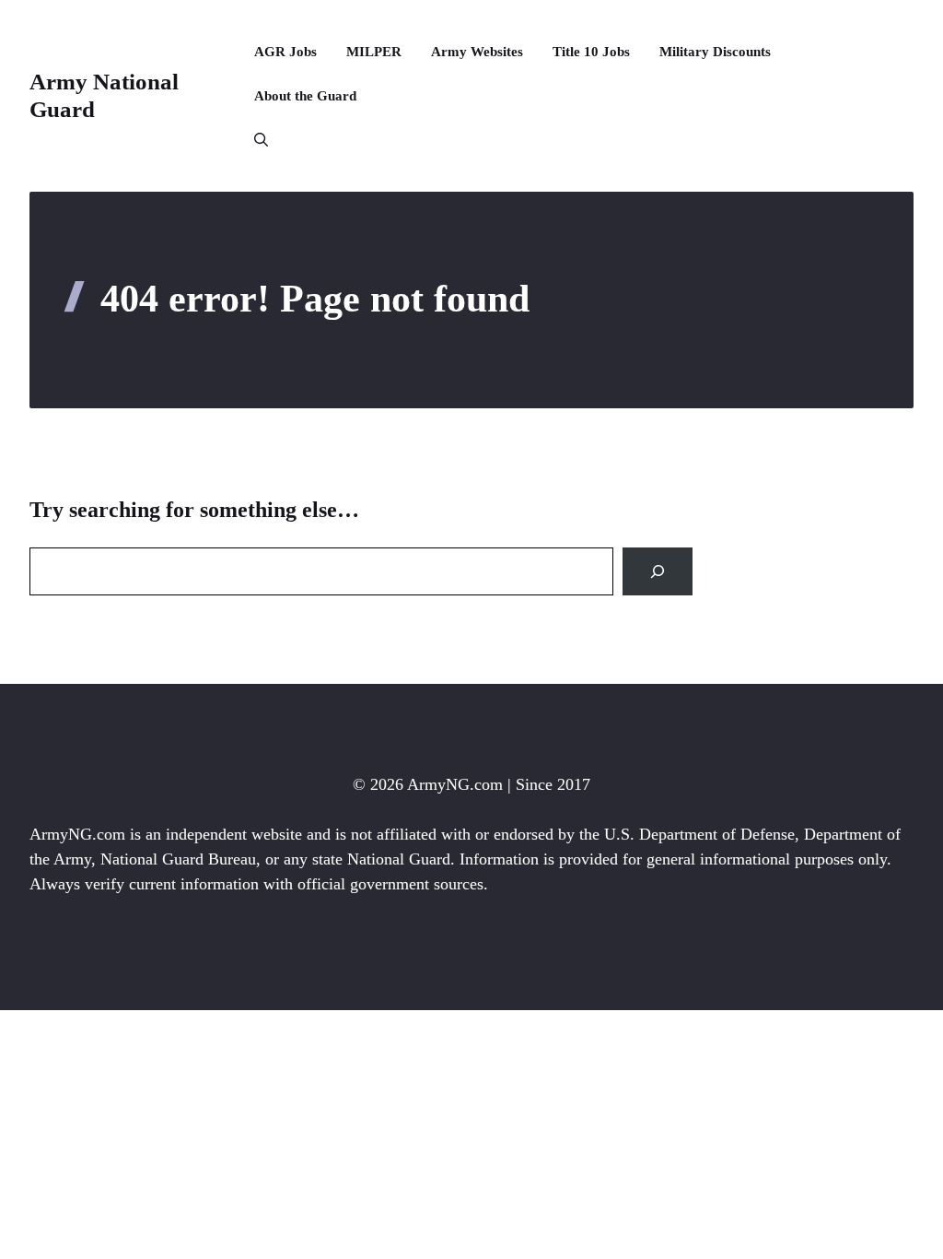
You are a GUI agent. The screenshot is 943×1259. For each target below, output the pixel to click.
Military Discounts (715, 51)
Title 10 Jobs (591, 51)
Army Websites (477, 51)
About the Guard (305, 95)
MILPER (374, 51)
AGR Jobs (285, 51)
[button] (253, 140)
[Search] (658, 571)
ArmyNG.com (455, 784)
